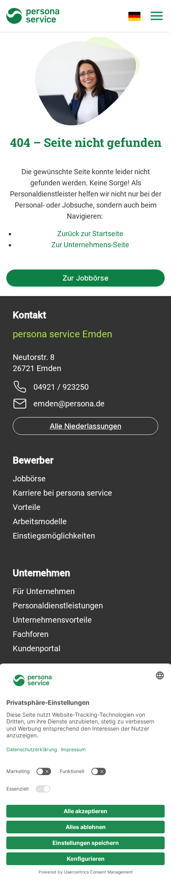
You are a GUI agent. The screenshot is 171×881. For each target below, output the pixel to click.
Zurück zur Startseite (90, 233)
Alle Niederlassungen (85, 426)
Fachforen (31, 634)
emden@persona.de (69, 403)
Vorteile (27, 507)
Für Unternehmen (44, 591)
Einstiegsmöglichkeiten (54, 536)
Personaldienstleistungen (58, 605)
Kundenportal (36, 648)
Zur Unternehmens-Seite (90, 244)
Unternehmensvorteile (52, 620)
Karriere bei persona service (62, 493)
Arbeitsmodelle (40, 521)
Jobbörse (29, 478)
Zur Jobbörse (85, 278)
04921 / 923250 (61, 387)
